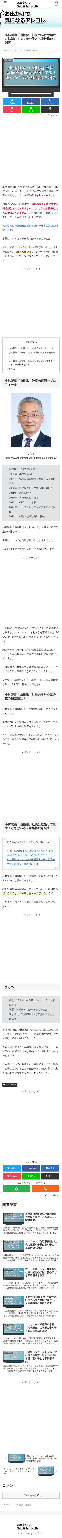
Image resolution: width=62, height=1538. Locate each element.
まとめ (12, 369)
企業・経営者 (11, 1085)
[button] (50, 109)
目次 (27, 342)
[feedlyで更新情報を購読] (16, 1188)
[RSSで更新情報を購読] (45, 1188)
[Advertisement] (31, 149)
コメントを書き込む (31, 1495)
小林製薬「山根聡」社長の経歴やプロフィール (31, 348)
